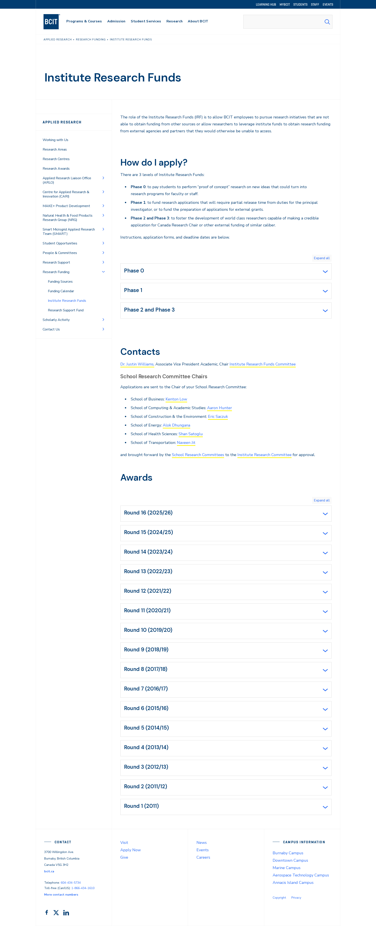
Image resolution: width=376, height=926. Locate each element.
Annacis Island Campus (293, 882)
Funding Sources (60, 281)
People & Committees (60, 253)
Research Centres (56, 159)
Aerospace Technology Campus (301, 875)
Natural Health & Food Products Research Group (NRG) (67, 217)
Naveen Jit (186, 442)
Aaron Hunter (219, 407)
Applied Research (62, 122)
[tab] (226, 271)
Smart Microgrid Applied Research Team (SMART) (69, 231)
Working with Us (55, 140)
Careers (203, 857)
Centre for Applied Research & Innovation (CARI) (66, 194)
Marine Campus (286, 867)
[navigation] (56, 22)
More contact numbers (61, 895)
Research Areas (55, 149)
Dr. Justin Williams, (137, 364)
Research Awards (56, 168)
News (201, 842)
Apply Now (130, 850)
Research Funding (56, 272)
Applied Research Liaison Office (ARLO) (67, 180)
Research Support (56, 262)
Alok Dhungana (176, 425)
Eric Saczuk (218, 416)
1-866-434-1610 (82, 888)
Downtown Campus (290, 860)
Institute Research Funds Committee (263, 364)
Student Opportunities (60, 243)
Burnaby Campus (288, 853)
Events (202, 850)
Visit (124, 842)
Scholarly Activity (56, 319)
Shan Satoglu (191, 433)
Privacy (296, 898)
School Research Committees (198, 454)
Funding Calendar (61, 291)
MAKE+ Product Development (66, 206)
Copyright (279, 898)
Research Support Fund (66, 310)
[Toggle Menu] (103, 178)
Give (124, 857)
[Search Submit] (327, 22)
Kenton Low (176, 399)
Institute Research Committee (264, 454)
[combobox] (287, 22)
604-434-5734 (71, 883)
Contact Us (51, 329)
